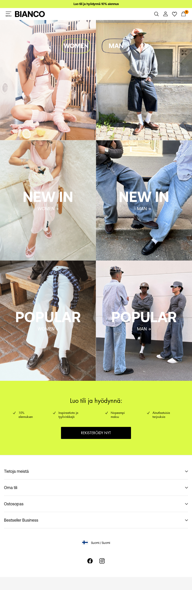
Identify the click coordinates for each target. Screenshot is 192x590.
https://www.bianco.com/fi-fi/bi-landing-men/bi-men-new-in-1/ (139, 146)
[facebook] (90, 561)
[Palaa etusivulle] (30, 14)
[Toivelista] (174, 14)
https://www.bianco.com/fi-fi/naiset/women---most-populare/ (47, 266)
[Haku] (156, 14)
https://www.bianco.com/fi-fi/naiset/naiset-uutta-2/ (46, 143)
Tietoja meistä (16, 471)
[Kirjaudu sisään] (165, 14)
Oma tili (10, 487)
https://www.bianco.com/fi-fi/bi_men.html (133, 23)
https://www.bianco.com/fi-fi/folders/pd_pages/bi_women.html (32, 26)
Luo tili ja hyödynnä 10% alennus (96, 4)
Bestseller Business (21, 520)
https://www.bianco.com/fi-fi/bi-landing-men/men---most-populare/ (143, 266)
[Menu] (8, 14)
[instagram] (102, 561)
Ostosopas (14, 504)
